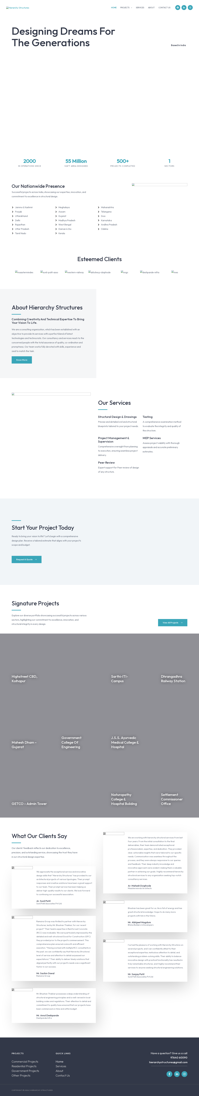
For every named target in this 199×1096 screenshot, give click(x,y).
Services (140, 7)
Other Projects (21, 1075)
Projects (125, 7)
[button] (131, 7)
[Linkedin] (184, 7)
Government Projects (25, 1070)
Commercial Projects (25, 1061)
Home (114, 7)
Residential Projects (24, 1066)
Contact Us (164, 7)
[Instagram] (190, 7)
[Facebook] (177, 7)
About (151, 7)
